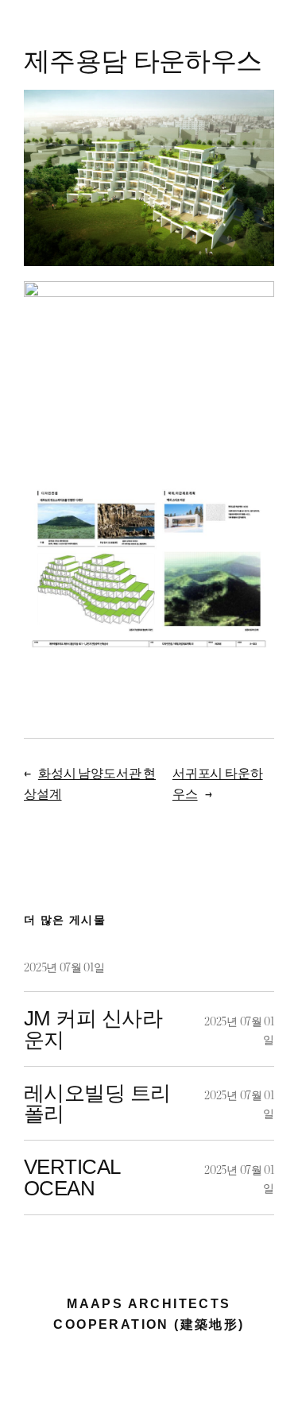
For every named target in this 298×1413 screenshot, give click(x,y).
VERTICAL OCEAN (72, 1177)
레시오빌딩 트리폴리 (97, 1104)
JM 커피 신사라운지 (93, 1029)
